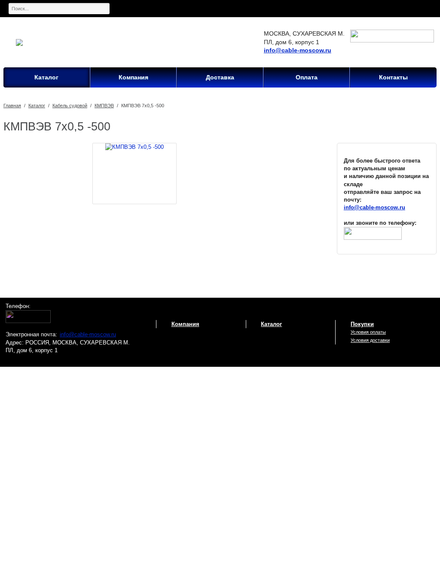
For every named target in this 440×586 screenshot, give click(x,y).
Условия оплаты (368, 332)
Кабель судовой (69, 105)
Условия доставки (370, 340)
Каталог (36, 105)
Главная (12, 105)
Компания (185, 324)
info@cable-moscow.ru (297, 50)
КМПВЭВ (104, 105)
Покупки (362, 324)
